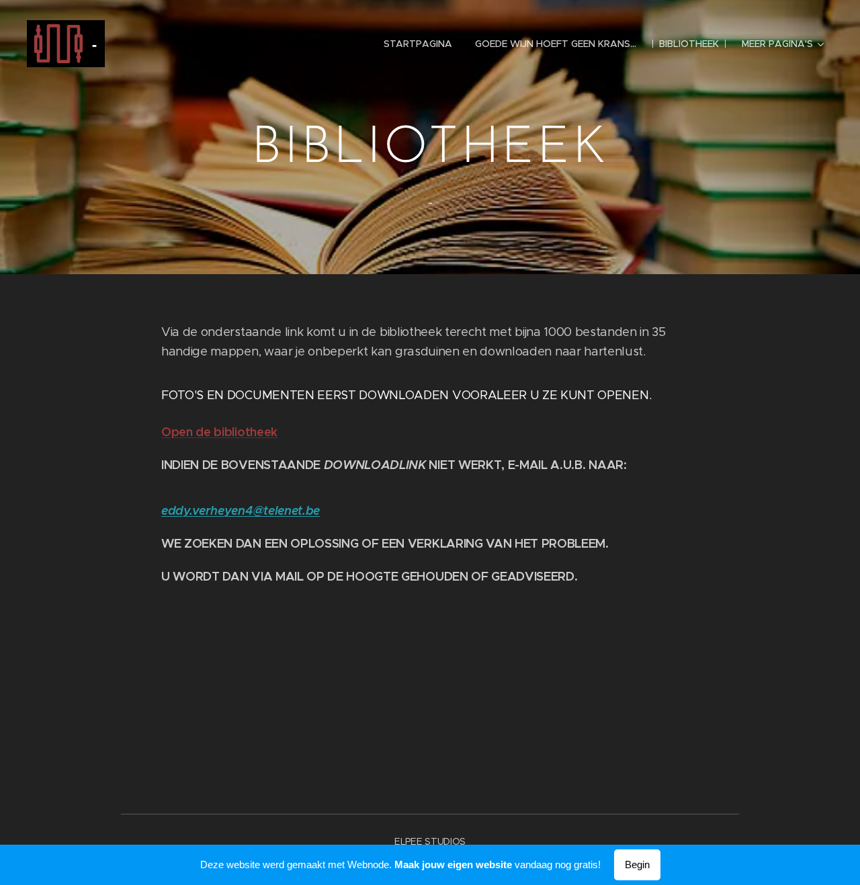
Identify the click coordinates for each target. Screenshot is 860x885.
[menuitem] (418, 43)
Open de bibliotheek (219, 431)
